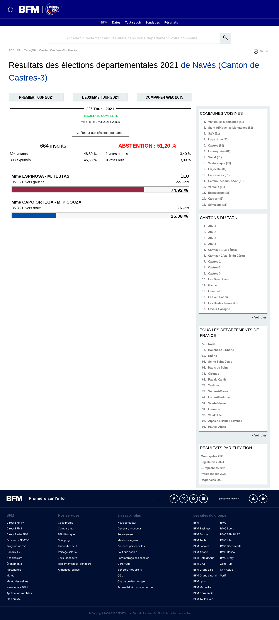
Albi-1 (212, 226)
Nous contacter (126, 522)
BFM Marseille (202, 587)
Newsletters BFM (17, 587)
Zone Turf (226, 563)
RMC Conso (227, 552)
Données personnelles (131, 546)
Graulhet (214, 291)
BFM (104, 22)
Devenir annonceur (129, 528)
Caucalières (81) (219, 175)
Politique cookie (127, 552)
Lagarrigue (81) (218, 139)
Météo (10, 575)
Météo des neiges (17, 581)
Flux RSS (193, 498)
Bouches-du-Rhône (221, 350)
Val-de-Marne (217, 403)
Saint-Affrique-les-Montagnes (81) (230, 127)
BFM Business (202, 528)
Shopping (64, 540)
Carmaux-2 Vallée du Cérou (226, 255)
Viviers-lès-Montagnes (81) (226, 121)
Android (263, 498)
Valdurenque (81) (219, 163)
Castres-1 (214, 261)
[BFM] (10, 9)
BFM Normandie (203, 593)
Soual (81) (215, 157)
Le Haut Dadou (218, 297)
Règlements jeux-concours (74, 563)
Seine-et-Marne (218, 391)
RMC (223, 522)
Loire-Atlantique (219, 397)
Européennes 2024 (213, 468)
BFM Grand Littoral (205, 575)
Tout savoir (133, 22)
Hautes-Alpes (217, 426)
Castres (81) (216, 145)
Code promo (65, 522)
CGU (120, 575)
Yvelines (213, 385)
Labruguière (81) (219, 151)
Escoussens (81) (219, 192)
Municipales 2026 (212, 456)
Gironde (213, 373)
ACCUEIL (15, 50)
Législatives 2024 (212, 462)
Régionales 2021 (212, 480)
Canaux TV (13, 552)
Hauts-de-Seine (218, 367)
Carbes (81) (215, 198)
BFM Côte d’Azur (203, 557)
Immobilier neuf (67, 546)
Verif (223, 575)
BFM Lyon (199, 581)
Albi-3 (212, 238)
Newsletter (203, 498)
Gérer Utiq (123, 563)
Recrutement (125, 534)
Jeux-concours (67, 557)
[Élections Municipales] (38, 9)
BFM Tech (199, 540)
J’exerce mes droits (129, 569)
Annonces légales (69, 569)
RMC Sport (227, 528)
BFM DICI (199, 563)
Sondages (152, 22)
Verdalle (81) (216, 187)
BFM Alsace (200, 552)
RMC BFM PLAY (230, 534)
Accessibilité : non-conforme (135, 587)
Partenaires (14, 569)
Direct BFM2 (14, 528)
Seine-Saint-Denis (220, 361)
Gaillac (213, 285)
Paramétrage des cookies (133, 557)
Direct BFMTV (15, 522)
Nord (211, 344)
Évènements (14, 563)
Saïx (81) (214, 133)
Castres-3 (214, 273)
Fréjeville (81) (217, 169)
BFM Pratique (66, 534)
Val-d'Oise (215, 415)
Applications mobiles (19, 593)
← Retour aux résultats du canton (100, 133)
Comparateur (66, 528)
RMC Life (225, 540)
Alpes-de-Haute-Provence (225, 421)
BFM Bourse (200, 534)
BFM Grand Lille (203, 569)
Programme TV (16, 546)
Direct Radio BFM (17, 534)
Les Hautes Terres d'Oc (223, 303)
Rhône (212, 355)
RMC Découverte (231, 546)
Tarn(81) (30, 50)
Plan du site (14, 599)
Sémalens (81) (217, 204)
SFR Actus (226, 569)
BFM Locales (201, 546)
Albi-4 (212, 244)
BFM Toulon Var (203, 599)
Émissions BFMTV (18, 540)
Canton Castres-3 (52, 50)
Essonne (214, 409)
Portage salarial (67, 552)
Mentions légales (127, 540)
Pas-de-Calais (217, 379)
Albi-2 (212, 232)
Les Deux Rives (218, 279)
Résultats (171, 22)
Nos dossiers (14, 557)
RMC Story (227, 557)
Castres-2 (214, 267)
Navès (72, 50)
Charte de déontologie (131, 581)
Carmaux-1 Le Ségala (222, 249)
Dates (116, 22)
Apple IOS (253, 498)
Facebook (174, 498)
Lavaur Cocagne (219, 309)
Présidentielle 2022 (213, 473)
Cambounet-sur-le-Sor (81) (225, 181)
